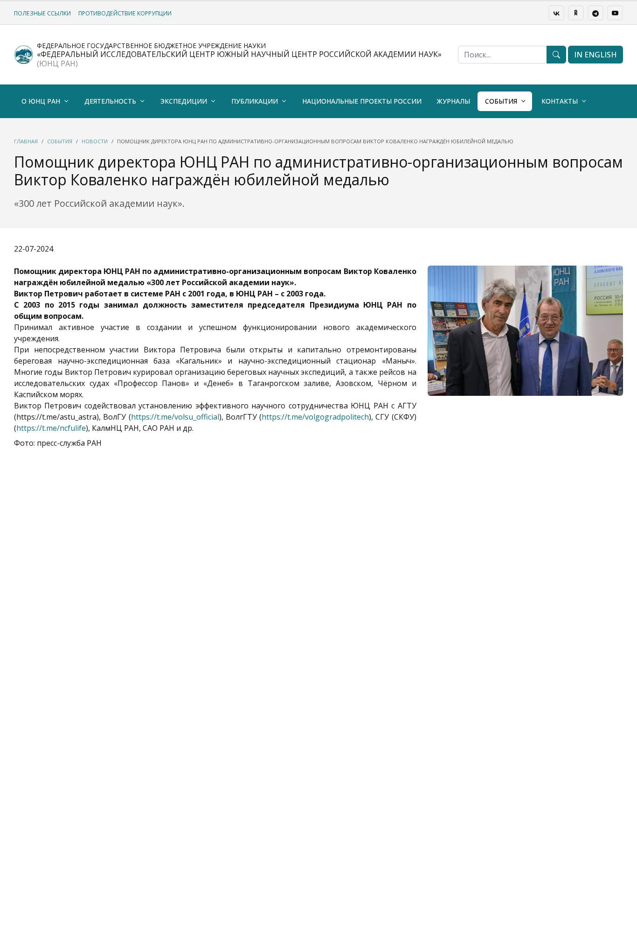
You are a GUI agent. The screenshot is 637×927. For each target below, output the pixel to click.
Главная (26, 141)
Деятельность (110, 101)
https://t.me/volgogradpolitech (315, 417)
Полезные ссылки (42, 13)
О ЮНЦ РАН (40, 101)
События (501, 101)
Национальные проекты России (362, 101)
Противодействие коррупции (125, 13)
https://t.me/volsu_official (175, 417)
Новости (95, 141)
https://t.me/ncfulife (51, 428)
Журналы (453, 101)
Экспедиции (183, 101)
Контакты (559, 101)
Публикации (254, 101)
